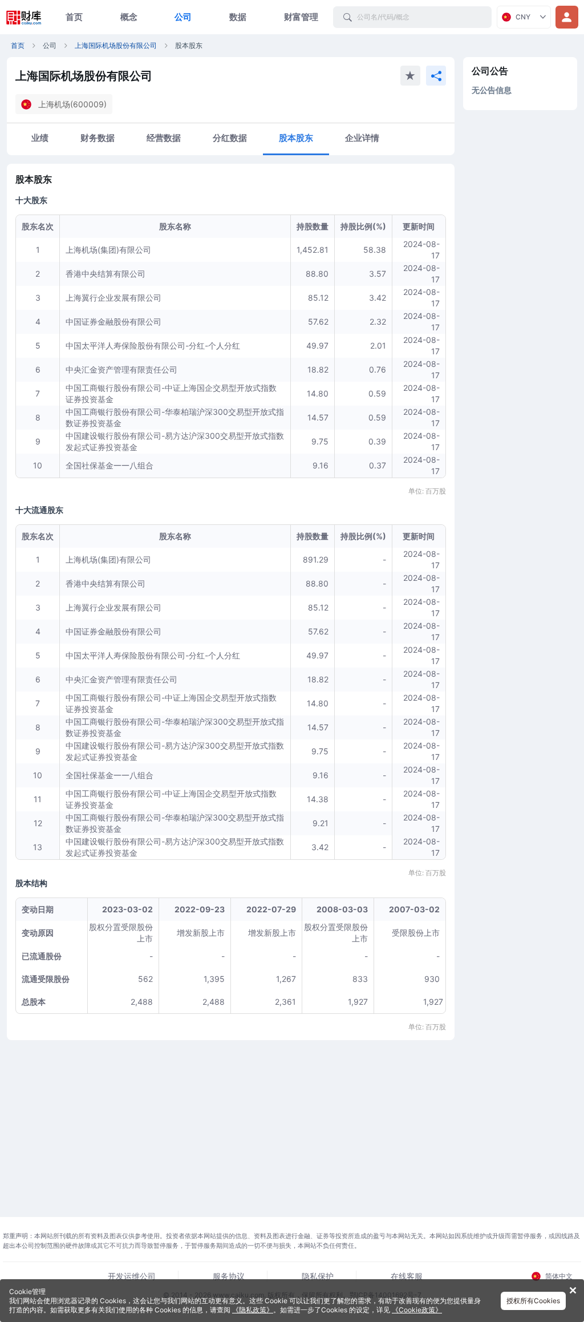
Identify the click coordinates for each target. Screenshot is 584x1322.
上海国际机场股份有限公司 (116, 45)
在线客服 (407, 1276)
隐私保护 (318, 1276)
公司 (183, 16)
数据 (237, 16)
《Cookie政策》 (417, 1309)
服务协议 (229, 1276)
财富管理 (301, 16)
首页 (74, 16)
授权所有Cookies (533, 1300)
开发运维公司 (132, 1276)
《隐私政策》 (252, 1309)
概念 (128, 16)
